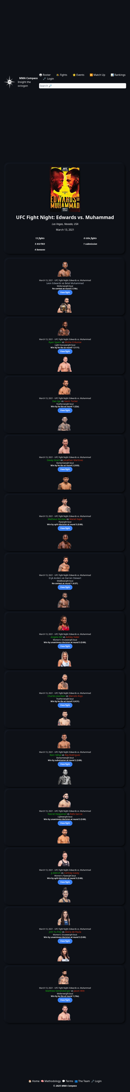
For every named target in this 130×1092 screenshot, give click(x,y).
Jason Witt (79, 990)
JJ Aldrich (56, 872)
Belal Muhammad (74, 283)
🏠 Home (33, 1081)
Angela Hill (56, 636)
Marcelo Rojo (76, 695)
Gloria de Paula (73, 931)
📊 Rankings (118, 75)
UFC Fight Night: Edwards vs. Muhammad (73, 280)
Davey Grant (53, 460)
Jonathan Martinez (73, 460)
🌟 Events (78, 75)
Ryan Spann (55, 342)
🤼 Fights (61, 75)
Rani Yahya (55, 754)
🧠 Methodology (51, 1081)
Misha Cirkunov (73, 342)
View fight (65, 292)
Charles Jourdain (56, 695)
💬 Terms (67, 1081)
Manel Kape (75, 519)
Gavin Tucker (71, 401)
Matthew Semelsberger (58, 990)
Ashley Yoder (72, 636)
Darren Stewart (73, 578)
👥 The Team (82, 1081)
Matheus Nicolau (57, 519)
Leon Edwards (53, 283)
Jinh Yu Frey (55, 931)
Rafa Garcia (76, 813)
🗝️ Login (49, 78)
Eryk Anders (55, 578)
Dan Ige (56, 401)
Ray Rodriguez (72, 754)
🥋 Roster (45, 75)
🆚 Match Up (97, 75)
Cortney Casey (71, 872)
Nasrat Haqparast (57, 813)
